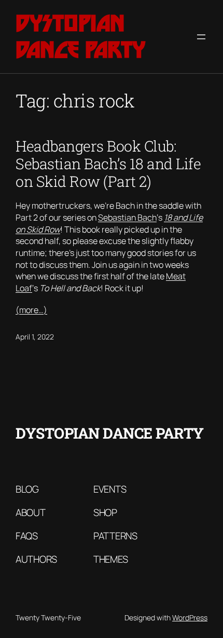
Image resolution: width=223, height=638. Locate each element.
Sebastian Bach (127, 217)
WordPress (189, 617)
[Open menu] (201, 37)
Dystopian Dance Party (81, 36)
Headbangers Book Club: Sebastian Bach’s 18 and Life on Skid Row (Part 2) (108, 163)
